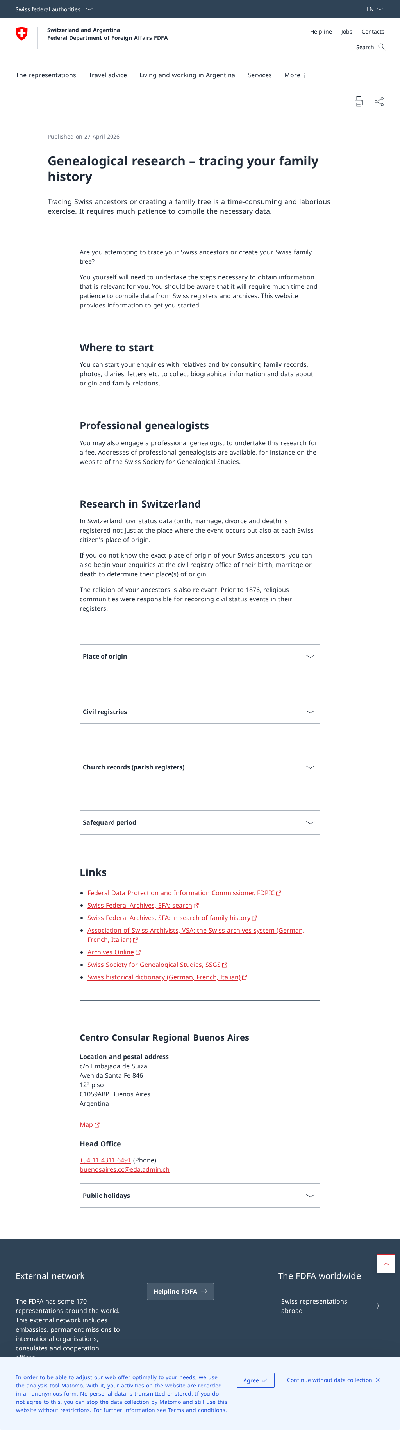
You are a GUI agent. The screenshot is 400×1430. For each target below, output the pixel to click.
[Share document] (379, 101)
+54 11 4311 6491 (105, 1160)
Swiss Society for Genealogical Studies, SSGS (154, 964)
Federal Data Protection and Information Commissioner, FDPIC (181, 892)
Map (86, 1124)
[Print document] (358, 101)
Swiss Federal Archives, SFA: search (140, 905)
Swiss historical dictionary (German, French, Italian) (164, 977)
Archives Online (111, 952)
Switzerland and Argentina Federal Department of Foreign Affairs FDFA (107, 33)
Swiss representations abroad (314, 1306)
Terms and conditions (196, 1410)
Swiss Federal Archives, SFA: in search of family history (169, 917)
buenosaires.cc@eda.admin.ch (125, 1169)
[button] (45, 75)
